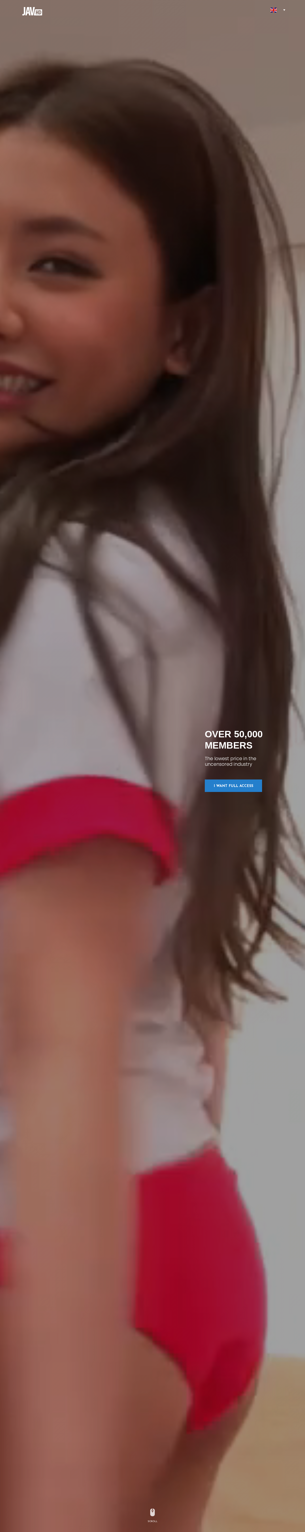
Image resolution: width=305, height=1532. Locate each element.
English (273, 10)
